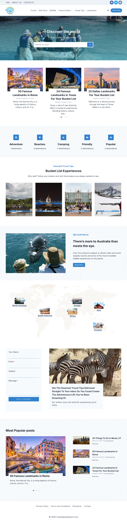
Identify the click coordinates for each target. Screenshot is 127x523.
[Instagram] (120, 2)
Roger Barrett (109, 441)
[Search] (90, 44)
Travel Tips (80, 10)
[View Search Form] (108, 10)
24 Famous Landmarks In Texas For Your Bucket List (63, 95)
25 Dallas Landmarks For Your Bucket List (102, 93)
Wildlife (53, 10)
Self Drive (43, 10)
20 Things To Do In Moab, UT (106, 438)
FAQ (8, 2)
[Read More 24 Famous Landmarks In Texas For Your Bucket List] (63, 79)
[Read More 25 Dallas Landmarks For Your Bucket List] (102, 79)
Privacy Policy (42, 506)
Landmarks (92, 10)
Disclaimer (77, 506)
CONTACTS (29, 2)
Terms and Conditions (60, 506)
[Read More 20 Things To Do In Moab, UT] (81, 440)
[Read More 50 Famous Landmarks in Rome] (25, 79)
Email (12, 361)
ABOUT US (16, 2)
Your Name (13, 352)
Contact (87, 506)
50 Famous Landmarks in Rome (25, 93)
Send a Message (23, 399)
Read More (95, 445)
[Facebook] (112, 2)
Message (13, 381)
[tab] (59, 117)
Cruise (33, 10)
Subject (12, 371)
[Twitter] (116, 2)
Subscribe (116, 10)
